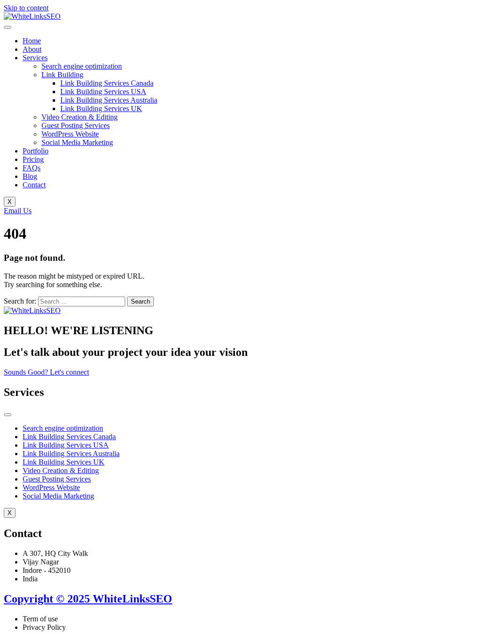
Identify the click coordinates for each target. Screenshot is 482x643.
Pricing (33, 159)
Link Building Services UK (101, 108)
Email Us (18, 211)
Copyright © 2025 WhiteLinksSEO (88, 599)
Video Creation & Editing (79, 117)
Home (32, 41)
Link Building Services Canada (106, 83)
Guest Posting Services (75, 125)
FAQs (31, 168)
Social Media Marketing (77, 142)
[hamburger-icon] (7, 27)
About (32, 49)
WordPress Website (70, 134)
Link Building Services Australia (108, 100)
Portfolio (35, 151)
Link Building (62, 75)
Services (35, 58)
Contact (34, 185)
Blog (30, 176)
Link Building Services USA (103, 92)
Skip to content (26, 8)
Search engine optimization (81, 66)
